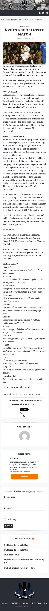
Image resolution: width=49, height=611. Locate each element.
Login (38, 394)
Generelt (12, 20)
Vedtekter (15, 603)
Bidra (25, 603)
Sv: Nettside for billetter (16, 545)
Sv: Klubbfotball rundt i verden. (19, 568)
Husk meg (11, 519)
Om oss (4, 603)
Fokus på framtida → (24, 404)
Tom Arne (25, 26)
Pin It (21, 413)
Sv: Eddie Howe (11, 555)
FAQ (45, 603)
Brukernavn (9, 497)
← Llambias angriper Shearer (24, 400)
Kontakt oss (36, 603)
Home (4, 20)
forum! (27, 387)
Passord (8, 508)
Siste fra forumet (23, 538)
